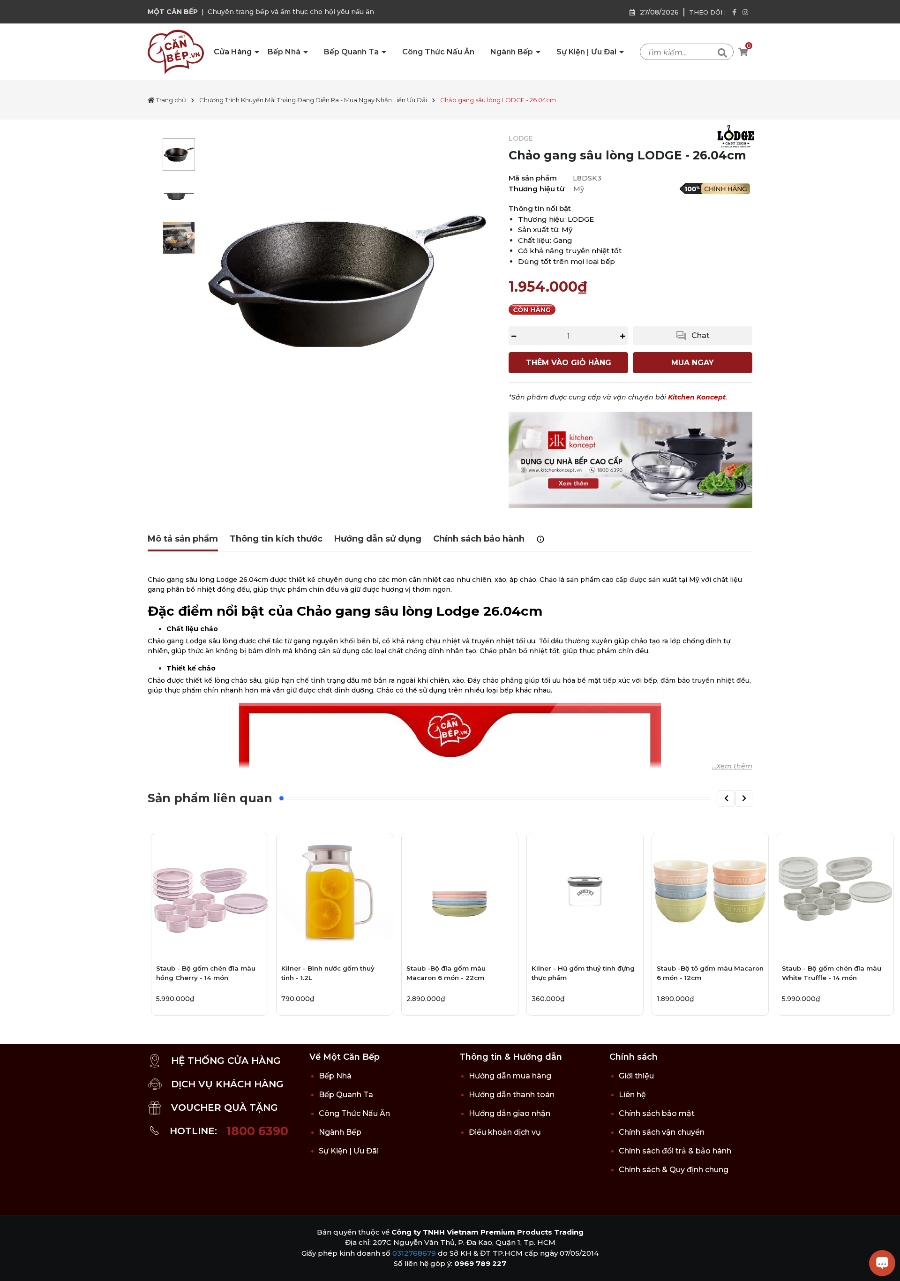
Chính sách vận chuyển (662, 1132)
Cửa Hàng (234, 51)
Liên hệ (632, 1094)
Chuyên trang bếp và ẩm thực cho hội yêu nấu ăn (291, 12)
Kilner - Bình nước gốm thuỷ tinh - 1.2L (328, 973)
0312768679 (414, 1253)
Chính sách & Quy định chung (673, 1169)
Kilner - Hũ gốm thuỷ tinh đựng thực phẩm (583, 973)
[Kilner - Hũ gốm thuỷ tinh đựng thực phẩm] (585, 891)
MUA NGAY (692, 362)
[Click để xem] (347, 281)
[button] (726, 798)
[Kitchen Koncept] (630, 459)
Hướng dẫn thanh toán (512, 1094)
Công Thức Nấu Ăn (438, 51)
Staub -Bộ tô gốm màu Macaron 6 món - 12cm (710, 973)
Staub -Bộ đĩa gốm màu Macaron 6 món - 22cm (446, 973)
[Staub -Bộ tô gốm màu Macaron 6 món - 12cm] (710, 891)
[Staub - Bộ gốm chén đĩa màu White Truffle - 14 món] (835, 891)
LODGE (521, 138)
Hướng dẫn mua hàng (510, 1075)
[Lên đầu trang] (16, 1265)
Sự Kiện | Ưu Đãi (587, 51)
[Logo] (176, 51)
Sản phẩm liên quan (210, 798)
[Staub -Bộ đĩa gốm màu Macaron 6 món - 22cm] (460, 891)
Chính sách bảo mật (657, 1113)
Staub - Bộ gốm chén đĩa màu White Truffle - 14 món (831, 973)
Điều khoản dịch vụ (505, 1132)
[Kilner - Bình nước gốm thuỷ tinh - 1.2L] (335, 891)
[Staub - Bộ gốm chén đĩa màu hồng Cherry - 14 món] (209, 891)
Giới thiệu (636, 1075)
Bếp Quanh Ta (352, 51)
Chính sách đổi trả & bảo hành (675, 1150)
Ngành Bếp (512, 51)
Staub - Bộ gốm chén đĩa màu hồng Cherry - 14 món (205, 973)
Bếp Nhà (285, 51)
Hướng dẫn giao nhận (509, 1113)
